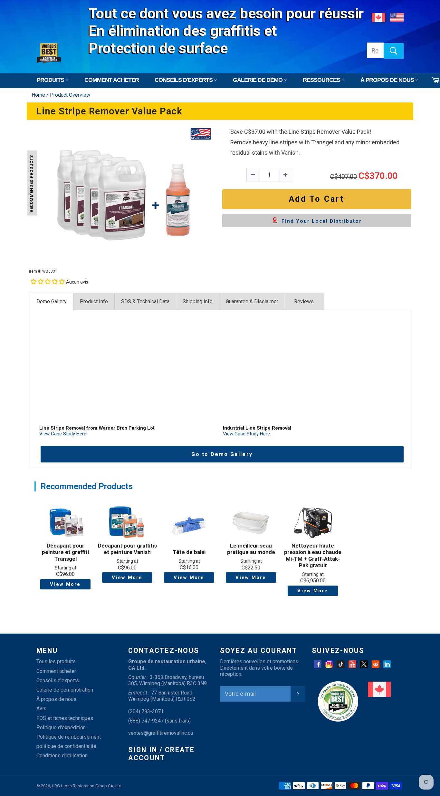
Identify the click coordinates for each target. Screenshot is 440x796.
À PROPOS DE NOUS (387, 80)
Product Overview (70, 95)
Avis (41, 708)
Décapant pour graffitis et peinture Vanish (127, 548)
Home (39, 95)
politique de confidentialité (66, 746)
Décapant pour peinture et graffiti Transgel (65, 552)
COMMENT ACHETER (111, 80)
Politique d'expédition (61, 727)
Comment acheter (56, 671)
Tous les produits (56, 661)
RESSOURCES (322, 80)
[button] (48, 281)
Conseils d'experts (57, 680)
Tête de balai (189, 552)
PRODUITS (51, 80)
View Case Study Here (62, 434)
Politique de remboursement (68, 737)
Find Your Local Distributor (320, 221)
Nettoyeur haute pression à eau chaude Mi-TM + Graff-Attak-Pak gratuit (312, 555)
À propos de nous (56, 699)
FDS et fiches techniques (64, 718)
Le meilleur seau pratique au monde (251, 548)
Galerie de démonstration (64, 690)
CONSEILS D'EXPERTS (184, 80)
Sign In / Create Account (161, 754)
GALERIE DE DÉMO (258, 80)
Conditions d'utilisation (62, 755)
